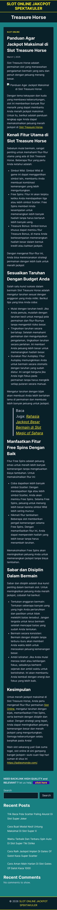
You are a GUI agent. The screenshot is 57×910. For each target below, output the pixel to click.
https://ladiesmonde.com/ (22, 762)
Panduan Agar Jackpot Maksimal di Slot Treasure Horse (27, 44)
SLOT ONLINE (13, 32)
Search (8, 790)
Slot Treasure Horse (31, 127)
